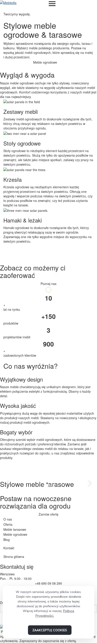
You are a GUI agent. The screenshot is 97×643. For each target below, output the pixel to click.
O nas (7, 519)
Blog (6, 539)
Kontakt (8, 548)
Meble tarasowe (14, 529)
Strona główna (13, 556)
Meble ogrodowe (15, 534)
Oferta (7, 524)
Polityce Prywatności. (54, 613)
